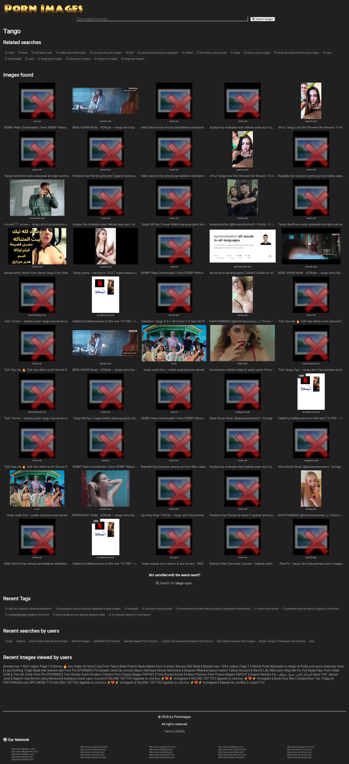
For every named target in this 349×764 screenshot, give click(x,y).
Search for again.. (176, 583)
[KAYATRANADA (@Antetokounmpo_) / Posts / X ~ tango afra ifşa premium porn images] (242, 312)
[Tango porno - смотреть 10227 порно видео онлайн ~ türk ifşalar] (105, 263)
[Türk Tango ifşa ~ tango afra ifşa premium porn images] (311, 360)
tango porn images (51, 58)
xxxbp (236, 52)
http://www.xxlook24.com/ (161, 752)
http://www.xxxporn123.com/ (162, 747)
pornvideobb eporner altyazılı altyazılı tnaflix (80, 614)
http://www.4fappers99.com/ (24, 751)
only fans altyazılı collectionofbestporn (30, 608)
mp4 (328, 52)
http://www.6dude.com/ (22, 757)
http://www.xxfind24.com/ (161, 749)
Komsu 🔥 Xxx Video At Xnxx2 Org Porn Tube (85, 666)
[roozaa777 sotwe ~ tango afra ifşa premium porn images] (37, 215)
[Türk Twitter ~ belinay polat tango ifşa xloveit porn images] (37, 312)
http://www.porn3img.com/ (299, 754)
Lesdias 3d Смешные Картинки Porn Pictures (187, 641)
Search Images (264, 19)
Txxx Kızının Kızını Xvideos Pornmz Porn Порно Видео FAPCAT (109, 674)
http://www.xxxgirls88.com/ (162, 754)
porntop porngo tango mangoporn (159, 52)
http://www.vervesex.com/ (92, 752)
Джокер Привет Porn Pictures (141, 641)
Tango (9, 641)
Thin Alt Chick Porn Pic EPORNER (37, 674)
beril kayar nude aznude (213, 52)
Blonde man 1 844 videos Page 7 (27, 666)
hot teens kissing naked (158, 608)
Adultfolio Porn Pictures (107, 641)
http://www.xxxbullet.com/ (92, 754)
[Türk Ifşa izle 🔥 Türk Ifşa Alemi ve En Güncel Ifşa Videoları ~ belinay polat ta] (311, 312)
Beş (312, 641)
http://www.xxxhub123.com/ (93, 757)
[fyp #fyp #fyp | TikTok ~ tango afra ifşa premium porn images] (174, 505)
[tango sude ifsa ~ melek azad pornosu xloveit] (174, 360)
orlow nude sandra (268, 608)
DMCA (180, 731)
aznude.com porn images (107, 52)
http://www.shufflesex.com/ (93, 749)
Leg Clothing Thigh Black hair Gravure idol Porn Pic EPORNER (49, 670)
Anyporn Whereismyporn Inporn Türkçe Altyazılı (217, 670)
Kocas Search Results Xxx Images (48, 641)
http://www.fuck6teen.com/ (230, 747)
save (31, 58)
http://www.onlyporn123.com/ (301, 747)
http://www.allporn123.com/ (231, 757)
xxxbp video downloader (72, 52)
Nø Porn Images (81, 641)
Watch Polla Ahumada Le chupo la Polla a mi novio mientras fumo (298, 666)
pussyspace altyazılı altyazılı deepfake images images (89, 608)
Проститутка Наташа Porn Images (236, 641)
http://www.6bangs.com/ (22, 754)
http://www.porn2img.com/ (299, 752)
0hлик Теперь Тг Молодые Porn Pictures (282, 641)
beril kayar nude (43, 52)
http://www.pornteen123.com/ (232, 754)
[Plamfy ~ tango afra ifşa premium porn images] (311, 554)
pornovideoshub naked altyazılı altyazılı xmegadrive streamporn (215, 608)
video (11, 52)
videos (189, 52)
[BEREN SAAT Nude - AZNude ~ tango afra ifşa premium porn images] (105, 505)
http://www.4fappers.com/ (23, 749)
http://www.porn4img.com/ (299, 757)
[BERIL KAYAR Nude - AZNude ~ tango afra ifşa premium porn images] (106, 118)
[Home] (43, 13)
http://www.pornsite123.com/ (94, 747)
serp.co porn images (258, 52)
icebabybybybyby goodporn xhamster (28, 614)
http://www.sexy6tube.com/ (162, 757)
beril (131, 52)
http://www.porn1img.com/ (299, 749)
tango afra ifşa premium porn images (298, 52)
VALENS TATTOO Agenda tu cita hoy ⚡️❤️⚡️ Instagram (148, 678)
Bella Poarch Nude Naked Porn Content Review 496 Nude (160, 666)
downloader (14, 58)
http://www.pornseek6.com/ (231, 752)
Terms (168, 731)
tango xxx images (107, 58)
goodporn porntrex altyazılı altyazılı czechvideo (311, 608)
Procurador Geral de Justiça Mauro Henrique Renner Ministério (138, 670)
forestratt (132, 608)
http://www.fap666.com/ (22, 759)
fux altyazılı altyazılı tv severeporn (130, 614)
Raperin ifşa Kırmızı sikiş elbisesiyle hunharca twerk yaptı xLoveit (59, 678)
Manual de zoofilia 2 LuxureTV (241, 682)
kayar (24, 52)
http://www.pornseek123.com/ (232, 749)
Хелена (21, 641)
